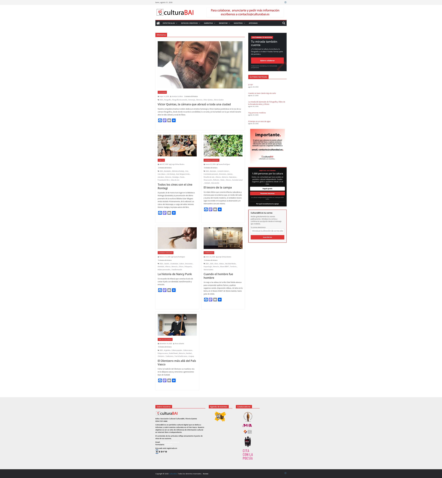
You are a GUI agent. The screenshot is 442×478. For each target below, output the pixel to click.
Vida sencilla (215, 183)
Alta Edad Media (230, 264)
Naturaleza (232, 177)
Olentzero (161, 356)
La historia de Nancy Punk (175, 274)
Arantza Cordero (177, 96)
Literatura (161, 177)
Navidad (189, 353)
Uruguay (191, 356)
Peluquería (188, 267)
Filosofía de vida (209, 177)
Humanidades (209, 253)
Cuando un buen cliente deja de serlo (262, 93)
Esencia (229, 174)
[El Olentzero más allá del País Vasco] (177, 325)
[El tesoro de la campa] (223, 145)
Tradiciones (169, 356)
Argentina (167, 350)
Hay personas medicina (257, 113)
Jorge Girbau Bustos (177, 164)
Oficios (181, 267)
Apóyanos (253, 23)
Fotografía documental (179, 100)
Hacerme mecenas (267, 193)
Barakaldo (167, 171)
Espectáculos (169, 23)
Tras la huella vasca (165, 339)
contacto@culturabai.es (170, 442)
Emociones (222, 174)
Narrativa (208, 23)
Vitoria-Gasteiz (219, 100)
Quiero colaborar (267, 60)
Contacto (168, 444)
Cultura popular (177, 350)
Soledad (207, 183)
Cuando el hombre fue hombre (218, 275)
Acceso (205, 474)
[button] (176, 23)
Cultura (181, 264)
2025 (207, 264)
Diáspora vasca (163, 353)
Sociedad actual (237, 180)
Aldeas (221, 264)
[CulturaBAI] (158, 23)
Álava (216, 264)
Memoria (199, 100)
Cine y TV (161, 160)
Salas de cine (175, 180)
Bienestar (223, 23)
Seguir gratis (267, 189)
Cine (186, 171)
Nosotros (238, 23)
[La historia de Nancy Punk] (177, 238)
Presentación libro (164, 180)
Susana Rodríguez (224, 164)
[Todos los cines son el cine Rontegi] (177, 145)
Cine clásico (161, 174)
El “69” (250, 85)
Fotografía (162, 92)
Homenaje (191, 100)
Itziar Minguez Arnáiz (183, 174)
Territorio (233, 267)
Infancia (218, 177)
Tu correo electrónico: (258, 227)
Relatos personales (164, 270)
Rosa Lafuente (179, 344)
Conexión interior (223, 171)
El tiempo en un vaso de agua (259, 121)
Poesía (182, 177)
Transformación (177, 270)
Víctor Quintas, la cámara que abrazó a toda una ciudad (194, 104)
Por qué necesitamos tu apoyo (267, 204)
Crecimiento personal (211, 174)
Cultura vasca (187, 350)
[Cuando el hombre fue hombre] (223, 238)
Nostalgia (175, 177)
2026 (161, 100)
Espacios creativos (189, 23)
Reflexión (216, 180)
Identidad (161, 267)
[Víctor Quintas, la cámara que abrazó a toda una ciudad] (200, 64)
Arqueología (208, 267)
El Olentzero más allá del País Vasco (177, 362)
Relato (223, 180)
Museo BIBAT (224, 267)
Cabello (166, 264)
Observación (208, 180)
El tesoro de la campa (218, 187)
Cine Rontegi (171, 174)
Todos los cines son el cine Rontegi (175, 186)
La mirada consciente (211, 160)
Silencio (228, 180)
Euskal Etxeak (173, 353)
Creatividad (174, 264)
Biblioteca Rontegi (178, 171)
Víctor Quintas (208, 100)
